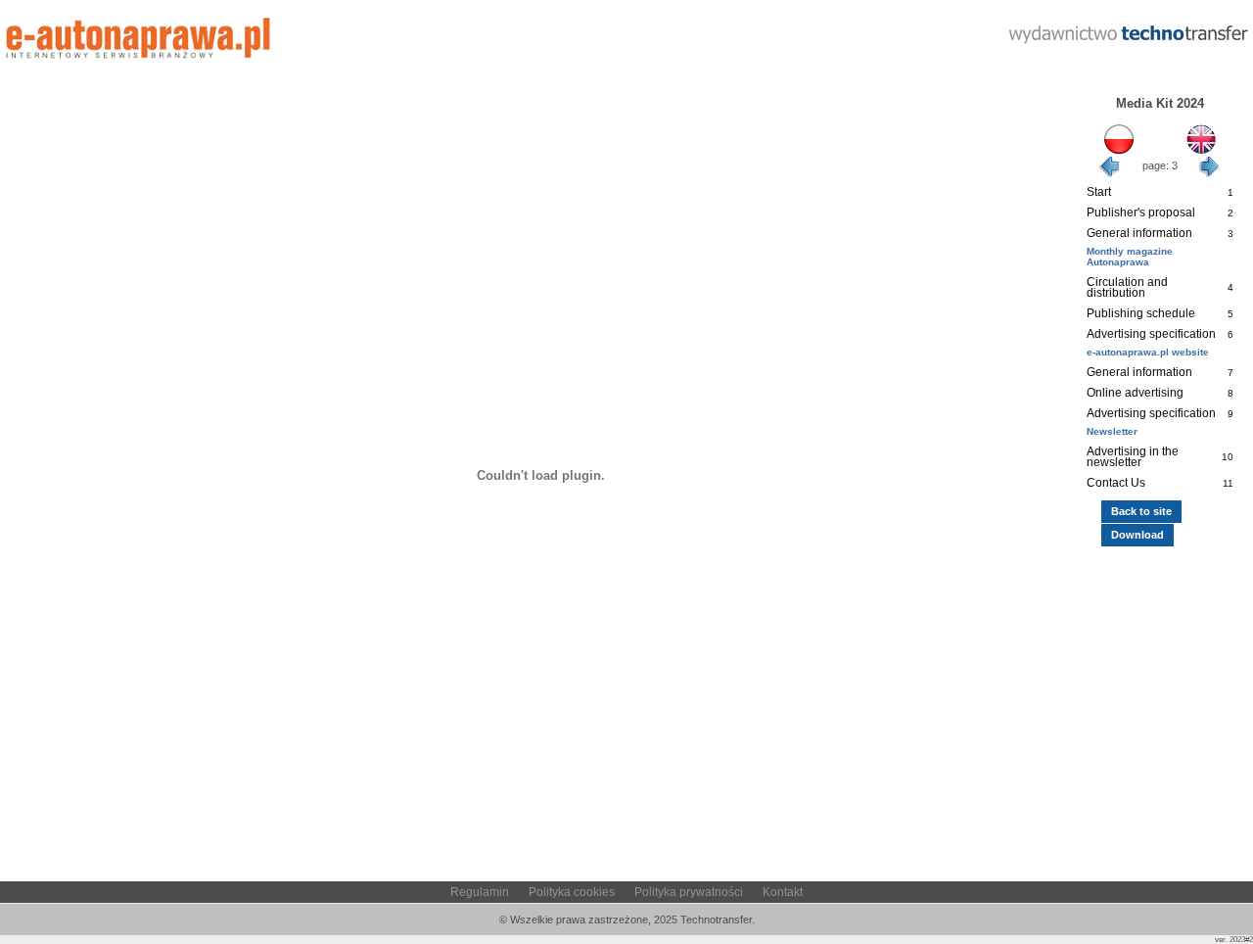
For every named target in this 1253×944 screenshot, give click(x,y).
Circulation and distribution (1127, 287)
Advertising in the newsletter (1133, 457)
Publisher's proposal (1141, 212)
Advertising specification (1151, 334)
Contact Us (1116, 483)
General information (1139, 233)
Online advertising (1135, 393)
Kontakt (783, 892)
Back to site (1141, 511)
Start (1099, 192)
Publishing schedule (1141, 313)
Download (1137, 535)
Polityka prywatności (688, 892)
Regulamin (479, 892)
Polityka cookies (572, 892)
